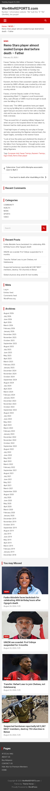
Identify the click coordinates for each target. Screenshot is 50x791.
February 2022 (9, 467)
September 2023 (10, 410)
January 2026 (9, 331)
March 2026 (8, 325)
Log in (6, 289)
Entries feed (8, 292)
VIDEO (6, 217)
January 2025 (9, 368)
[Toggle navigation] (5, 20)
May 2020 (7, 503)
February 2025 (9, 365)
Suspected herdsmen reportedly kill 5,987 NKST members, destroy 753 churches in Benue (25, 729)
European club (13, 153)
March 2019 (8, 546)
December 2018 (10, 555)
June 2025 (8, 352)
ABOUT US (6, 757)
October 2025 (9, 340)
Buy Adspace (7, 760)
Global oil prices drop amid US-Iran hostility (21, 275)
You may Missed (13, 563)
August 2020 (9, 494)
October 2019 (9, 525)
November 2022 (10, 440)
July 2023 (7, 416)
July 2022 (7, 452)
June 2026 (8, 319)
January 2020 (9, 516)
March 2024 (8, 392)
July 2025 (7, 349)
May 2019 (7, 540)
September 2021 (10, 470)
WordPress (32, 787)
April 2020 (8, 506)
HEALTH (7, 208)
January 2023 (9, 434)
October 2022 (9, 443)
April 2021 (8, 485)
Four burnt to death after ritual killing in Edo (27, 177)
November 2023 (10, 404)
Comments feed (10, 295)
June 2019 (8, 537)
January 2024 (9, 398)
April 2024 (8, 389)
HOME (4, 770)
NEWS (6, 41)
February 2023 (9, 431)
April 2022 (8, 461)
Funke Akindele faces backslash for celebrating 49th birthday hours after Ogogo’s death (22, 600)
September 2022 (10, 446)
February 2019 (9, 549)
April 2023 (8, 425)
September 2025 (10, 343)
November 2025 (10, 337)
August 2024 (9, 383)
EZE (19, 606)
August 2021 (9, 473)
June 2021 (8, 479)
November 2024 (10, 374)
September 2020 (10, 491)
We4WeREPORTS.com (20, 8)
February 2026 (9, 328)
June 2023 (8, 419)
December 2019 (10, 519)
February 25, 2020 (10, 57)
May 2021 (7, 482)
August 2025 (9, 346)
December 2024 (10, 371)
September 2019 (10, 528)
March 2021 (8, 488)
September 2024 (10, 380)
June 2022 (8, 455)
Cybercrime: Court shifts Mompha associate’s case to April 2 (24, 168)
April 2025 (8, 359)
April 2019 (8, 543)
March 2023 (8, 428)
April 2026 (8, 322)
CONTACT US (7, 763)
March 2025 (8, 362)
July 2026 (7, 316)
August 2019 (9, 531)
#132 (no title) (7, 754)
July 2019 (7, 534)
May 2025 (7, 355)
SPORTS (7, 214)
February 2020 (9, 513)
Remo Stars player (20, 156)
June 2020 (8, 500)
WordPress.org (10, 298)
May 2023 (7, 422)
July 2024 (7, 386)
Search (44, 228)
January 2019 (9, 552)
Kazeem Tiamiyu (38, 153)
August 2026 (9, 313)
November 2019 (10, 522)
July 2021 (7, 476)
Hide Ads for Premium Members (15, 767)
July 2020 (7, 497)
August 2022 (9, 449)
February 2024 (9, 395)
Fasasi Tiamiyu (25, 153)
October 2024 (9, 377)
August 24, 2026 (10, 606)
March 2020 (8, 509)
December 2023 (10, 401)
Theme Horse (28, 784)
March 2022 (8, 464)
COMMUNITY (9, 205)
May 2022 (7, 458)
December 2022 (10, 437)
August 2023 (9, 413)
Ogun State (8, 156)
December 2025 (10, 334)
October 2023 (9, 407)
